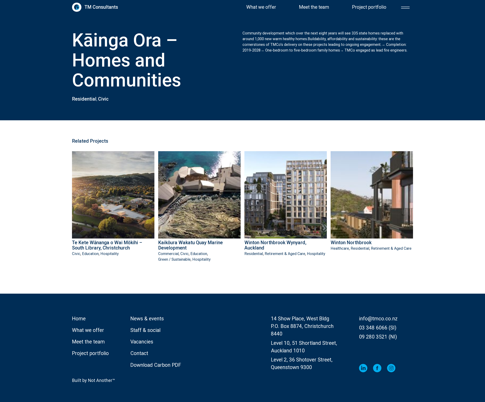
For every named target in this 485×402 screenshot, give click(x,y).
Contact (139, 353)
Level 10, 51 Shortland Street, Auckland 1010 (304, 347)
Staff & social (145, 330)
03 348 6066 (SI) (377, 328)
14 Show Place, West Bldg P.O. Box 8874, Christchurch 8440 (302, 326)
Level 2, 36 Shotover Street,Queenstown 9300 (301, 363)
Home (79, 319)
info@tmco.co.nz (378, 319)
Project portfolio (369, 7)
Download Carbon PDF (155, 365)
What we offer (261, 7)
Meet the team (314, 7)
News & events (147, 319)
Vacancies (141, 342)
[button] (405, 7)
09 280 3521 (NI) (378, 337)
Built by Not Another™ (93, 380)
